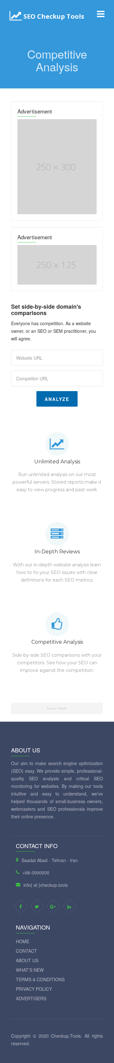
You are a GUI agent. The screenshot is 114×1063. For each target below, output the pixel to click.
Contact (26, 951)
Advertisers (31, 998)
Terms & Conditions (40, 979)
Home (22, 941)
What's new (30, 970)
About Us (27, 960)
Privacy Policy (34, 989)
